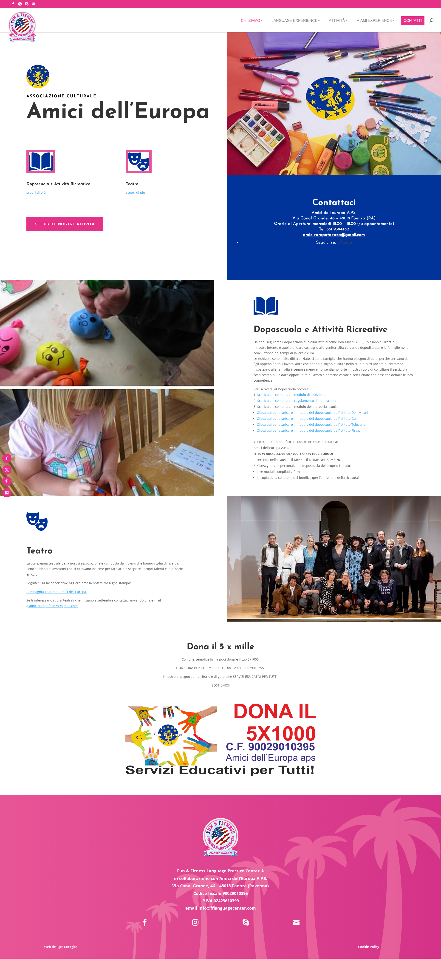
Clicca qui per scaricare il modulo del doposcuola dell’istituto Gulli (308, 418)
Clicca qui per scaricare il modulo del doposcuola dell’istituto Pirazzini (311, 430)
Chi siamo (250, 21)
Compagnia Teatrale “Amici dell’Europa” (56, 592)
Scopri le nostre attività (65, 224)
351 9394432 (338, 229)
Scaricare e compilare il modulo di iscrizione (291, 394)
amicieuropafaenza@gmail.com (334, 235)
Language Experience (294, 21)
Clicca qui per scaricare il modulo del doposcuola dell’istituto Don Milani (312, 412)
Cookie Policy (368, 947)
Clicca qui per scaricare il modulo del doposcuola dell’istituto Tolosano (311, 424)
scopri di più (36, 192)
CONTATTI (413, 21)
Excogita (70, 947)
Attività (337, 21)
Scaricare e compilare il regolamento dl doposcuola (296, 400)
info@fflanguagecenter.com (227, 908)
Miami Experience (374, 21)
